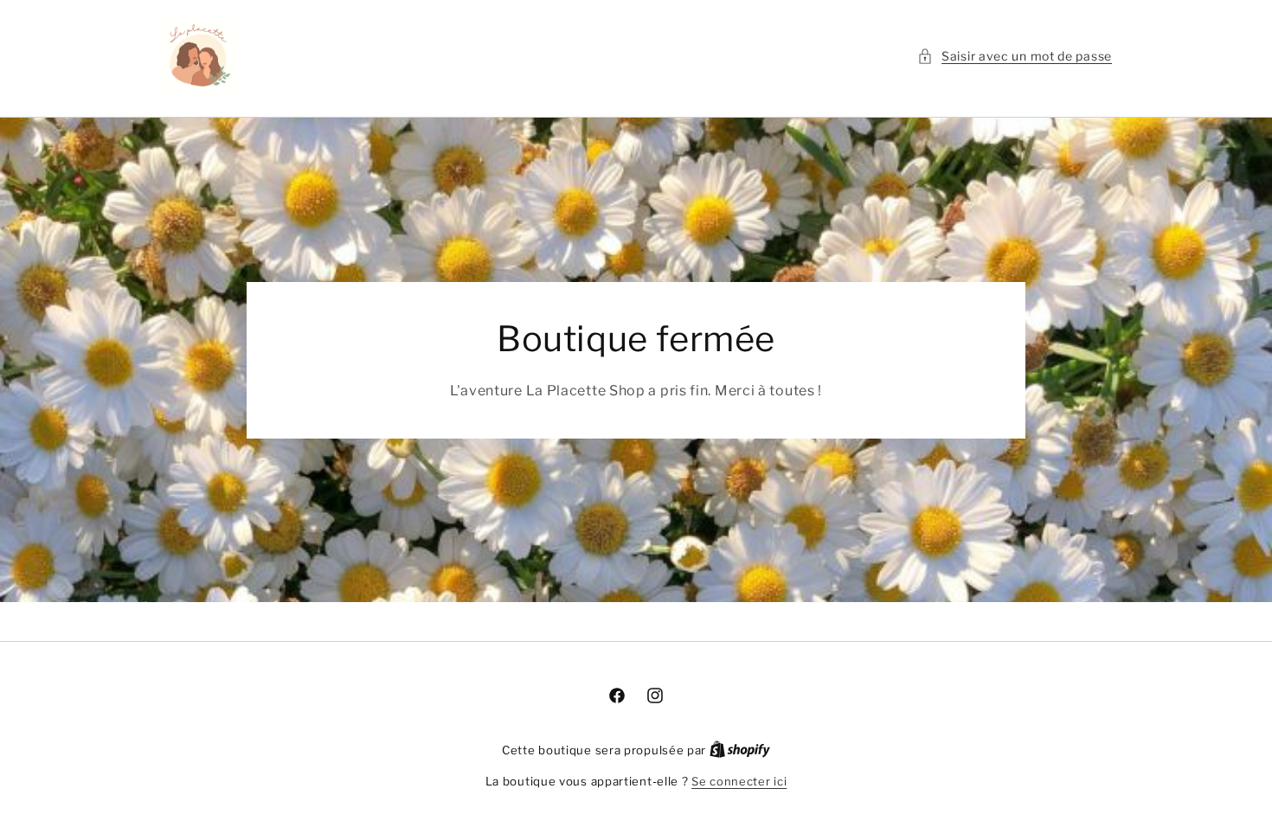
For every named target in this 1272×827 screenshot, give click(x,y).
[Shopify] (740, 750)
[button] (1014, 56)
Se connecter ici (739, 781)
